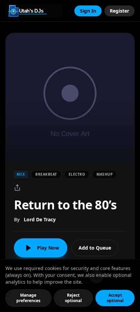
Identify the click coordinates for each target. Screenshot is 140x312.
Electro (77, 174)
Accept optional (115, 297)
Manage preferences (28, 297)
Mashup (104, 174)
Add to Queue (94, 247)
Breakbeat (46, 174)
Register (119, 11)
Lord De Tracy (40, 219)
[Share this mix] (17, 187)
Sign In (88, 11)
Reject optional (73, 297)
